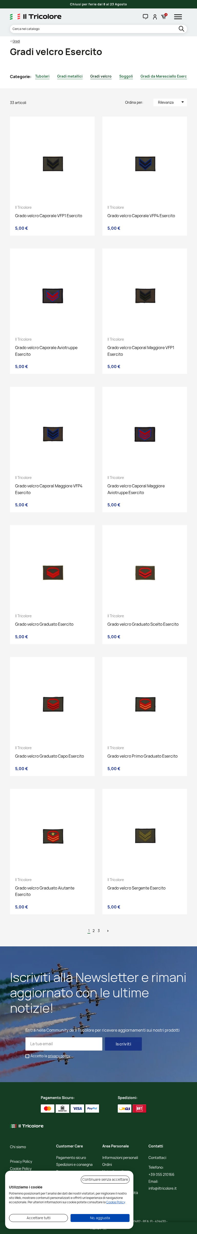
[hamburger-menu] (180, 16)
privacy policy (59, 1055)
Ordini (107, 1165)
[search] (182, 29)
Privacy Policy (21, 1161)
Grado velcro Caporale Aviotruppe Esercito (46, 351)
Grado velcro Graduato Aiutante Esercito (44, 891)
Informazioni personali (120, 1158)
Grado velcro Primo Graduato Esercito (142, 756)
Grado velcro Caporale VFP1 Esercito (48, 215)
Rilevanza (172, 102)
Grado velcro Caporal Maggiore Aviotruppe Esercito (136, 489)
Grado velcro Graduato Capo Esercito (49, 756)
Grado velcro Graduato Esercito (44, 624)
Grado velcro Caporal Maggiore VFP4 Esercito (48, 489)
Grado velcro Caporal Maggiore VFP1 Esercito (140, 351)
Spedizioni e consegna (74, 1165)
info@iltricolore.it (163, 1188)
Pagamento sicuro (71, 1158)
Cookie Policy (21, 1169)
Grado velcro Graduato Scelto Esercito (143, 624)
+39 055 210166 (161, 1175)
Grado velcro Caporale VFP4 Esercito (141, 215)
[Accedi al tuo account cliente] (154, 17)
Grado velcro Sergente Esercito (136, 888)
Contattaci (157, 1158)
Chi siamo (18, 1147)
